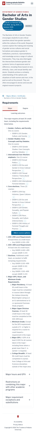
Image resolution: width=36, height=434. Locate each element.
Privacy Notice (18, 425)
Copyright (7, 427)
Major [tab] (10, 108)
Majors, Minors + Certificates (15, 96)
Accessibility (18, 422)
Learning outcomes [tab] (18, 113)
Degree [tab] (25, 108)
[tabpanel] (18, 262)
